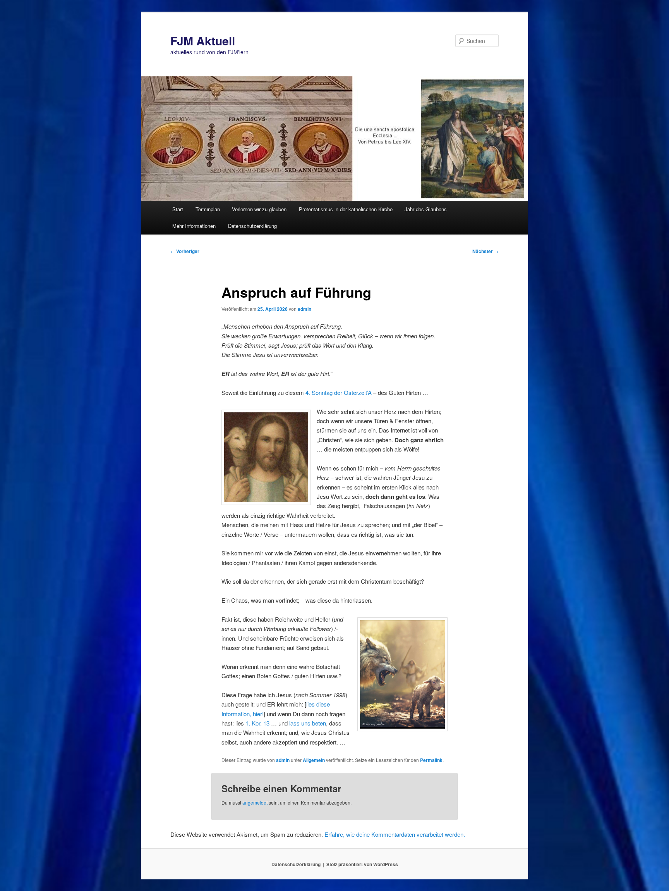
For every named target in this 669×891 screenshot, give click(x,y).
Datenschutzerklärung (252, 225)
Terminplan (208, 209)
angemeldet (255, 802)
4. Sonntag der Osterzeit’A (338, 392)
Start (177, 209)
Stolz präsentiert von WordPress (362, 864)
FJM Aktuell (202, 40)
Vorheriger (184, 251)
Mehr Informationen (194, 225)
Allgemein (314, 760)
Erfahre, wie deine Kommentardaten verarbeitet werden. (394, 834)
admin (304, 308)
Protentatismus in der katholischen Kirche (346, 209)
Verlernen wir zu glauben (259, 209)
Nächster (485, 251)
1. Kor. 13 (257, 723)
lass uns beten (307, 723)
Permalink (431, 760)
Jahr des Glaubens (426, 209)
